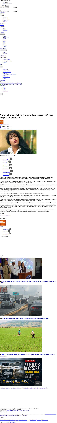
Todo (4, 88)
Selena (18, 184)
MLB (4, 41)
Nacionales (2, 12)
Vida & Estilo (3, 55)
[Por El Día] (1, 123)
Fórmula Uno (6, 37)
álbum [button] (1, 215)
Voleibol (4, 46)
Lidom (4, 40)
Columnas (5, 17)
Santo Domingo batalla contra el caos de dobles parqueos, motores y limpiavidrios (25, 318)
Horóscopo (5, 69)
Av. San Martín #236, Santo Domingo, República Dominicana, (14, 420)
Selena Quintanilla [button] (7, 215)
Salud (1, 64)
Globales (2, 25)
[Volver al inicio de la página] (1, 94)
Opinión (2, 13)
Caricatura (5, 75)
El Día (1, 124)
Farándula (5, 53)
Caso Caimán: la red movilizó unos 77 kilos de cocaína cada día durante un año (25, 388)
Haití (4, 28)
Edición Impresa (6, 77)
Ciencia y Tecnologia (7, 61)
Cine (4, 52)
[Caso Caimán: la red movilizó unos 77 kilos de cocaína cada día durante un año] (28, 372)
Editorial (5, 21)
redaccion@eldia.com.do (42, 420)
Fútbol (4, 38)
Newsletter (2, 80)
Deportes (2, 32)
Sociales (4, 62)
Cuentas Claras (6, 19)
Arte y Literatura (6, 59)
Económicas (2, 23)
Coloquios (5, 73)
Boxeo (4, 36)
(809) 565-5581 (23, 415)
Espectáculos (3, 48)
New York (5, 30)
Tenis (4, 44)
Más (1, 65)
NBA (4, 42)
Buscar (15, 7)
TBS (4, 43)
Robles (4, 78)
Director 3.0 (5, 20)
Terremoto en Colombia (7, 3)
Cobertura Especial (7, 72)
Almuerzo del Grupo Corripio (9, 74)
